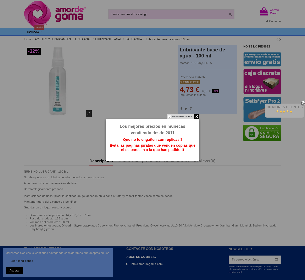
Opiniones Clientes (285, 107)
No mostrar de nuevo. (182, 117)
